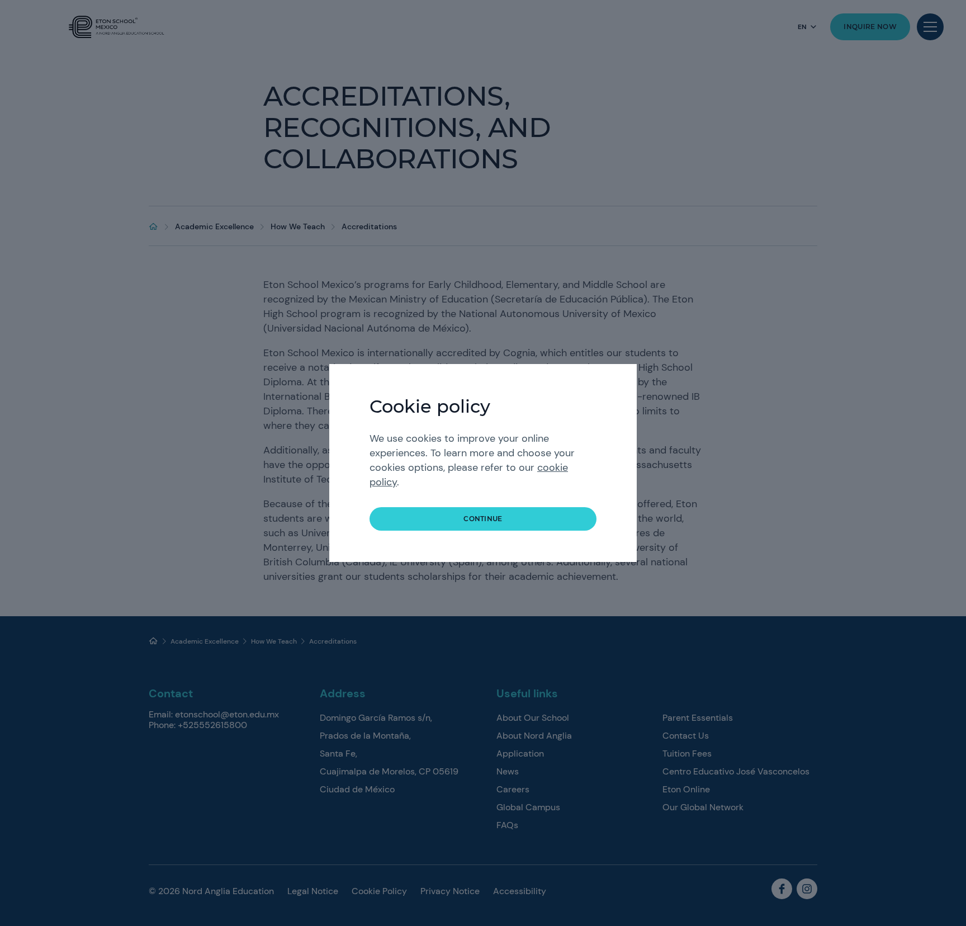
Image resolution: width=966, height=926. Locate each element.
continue (483, 518)
